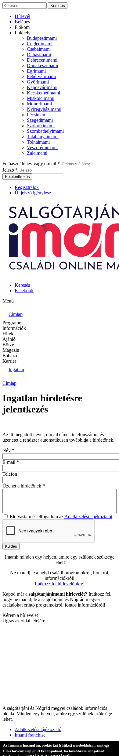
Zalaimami (37, 153)
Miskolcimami (40, 98)
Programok (13, 322)
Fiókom (22, 27)
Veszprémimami (42, 147)
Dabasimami (39, 54)
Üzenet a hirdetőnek (23, 485)
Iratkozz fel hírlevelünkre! (60, 583)
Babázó (9, 355)
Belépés (22, 21)
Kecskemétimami (43, 92)
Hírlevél (22, 16)
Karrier (9, 361)
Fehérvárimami (41, 76)
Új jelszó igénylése (33, 192)
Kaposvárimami (42, 87)
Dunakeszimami (42, 65)
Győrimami (38, 81)
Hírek (7, 333)
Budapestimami (42, 38)
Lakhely (23, 32)
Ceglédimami (39, 43)
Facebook (24, 290)
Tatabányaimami (43, 136)
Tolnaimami (38, 142)
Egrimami (36, 71)
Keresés (22, 285)
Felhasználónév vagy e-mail (31, 163)
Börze (8, 344)
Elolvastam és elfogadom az (61, 516)
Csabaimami (39, 49)
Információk (14, 328)
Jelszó (10, 170)
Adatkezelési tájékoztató (38, 729)
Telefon (9, 474)
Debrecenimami (42, 60)
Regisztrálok (27, 187)
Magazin (10, 350)
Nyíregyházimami (44, 109)
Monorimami (39, 103)
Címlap (9, 383)
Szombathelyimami (45, 131)
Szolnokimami (41, 125)
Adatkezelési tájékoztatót (88, 516)
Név (8, 450)
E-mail (10, 462)
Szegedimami (40, 120)
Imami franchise (30, 734)
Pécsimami (37, 114)
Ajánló (9, 339)
